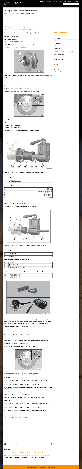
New (61, 1)
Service (55, 1)
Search (76, 1)
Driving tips (58, 43)
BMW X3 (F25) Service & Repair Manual (12, 13)
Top (65, 1)
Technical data (58, 48)
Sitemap (70, 1)
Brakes (57, 57)
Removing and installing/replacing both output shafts (18, 29)
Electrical (57, 64)
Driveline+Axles (59, 59)
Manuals (42, 1)
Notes (56, 35)
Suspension (58, 69)
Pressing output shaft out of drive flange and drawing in (19, 27)
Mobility (57, 45)
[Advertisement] (28, 20)
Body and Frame (59, 54)
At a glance (58, 38)
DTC (56, 62)
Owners (49, 1)
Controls (57, 40)
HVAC (56, 67)
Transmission (58, 72)
